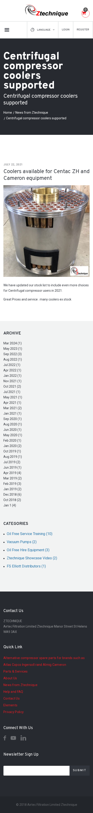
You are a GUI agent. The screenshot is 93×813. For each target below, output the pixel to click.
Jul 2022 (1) (11, 365)
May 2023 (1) (12, 348)
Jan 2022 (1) (12, 375)
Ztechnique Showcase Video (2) (32, 558)
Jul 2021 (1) (11, 392)
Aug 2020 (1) (12, 424)
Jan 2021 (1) (12, 413)
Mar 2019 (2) (12, 478)
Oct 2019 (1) (12, 451)
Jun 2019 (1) (12, 467)
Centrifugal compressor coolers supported (36, 118)
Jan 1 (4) (9, 505)
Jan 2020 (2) (12, 446)
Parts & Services (15, 671)
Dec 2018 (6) (12, 494)
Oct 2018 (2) (12, 500)
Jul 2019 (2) (11, 462)
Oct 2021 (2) (12, 386)
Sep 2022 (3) (12, 354)
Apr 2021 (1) (12, 402)
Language (44, 30)
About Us (10, 678)
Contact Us (11, 698)
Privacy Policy (13, 712)
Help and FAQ (13, 691)
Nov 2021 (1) (12, 381)
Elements (10, 705)
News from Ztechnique (31, 112)
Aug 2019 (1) (12, 456)
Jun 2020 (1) (12, 429)
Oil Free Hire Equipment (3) (28, 550)
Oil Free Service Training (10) (29, 534)
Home (7, 112)
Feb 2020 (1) (12, 440)
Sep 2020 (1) (12, 419)
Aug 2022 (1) (12, 359)
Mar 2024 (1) (12, 343)
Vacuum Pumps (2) (22, 542)
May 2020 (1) (12, 435)
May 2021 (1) (12, 397)
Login (66, 30)
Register (83, 30)
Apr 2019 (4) (12, 473)
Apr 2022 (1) (12, 370)
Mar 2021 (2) (12, 408)
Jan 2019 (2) (12, 489)
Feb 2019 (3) (12, 484)
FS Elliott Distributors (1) (26, 566)
